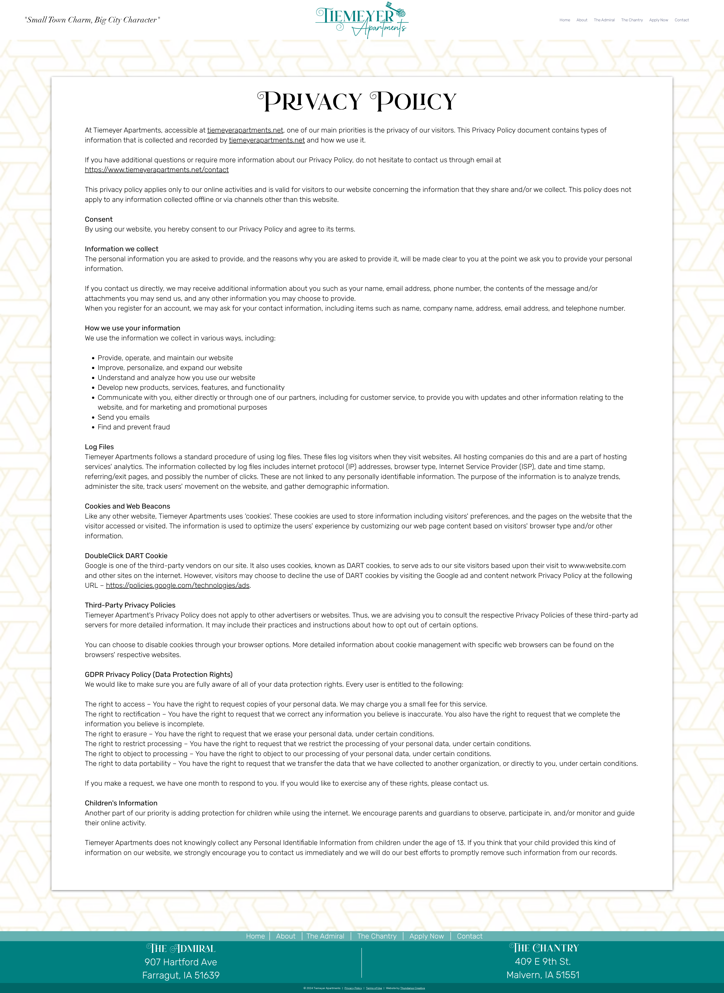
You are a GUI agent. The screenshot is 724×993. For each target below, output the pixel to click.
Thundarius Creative (412, 988)
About (286, 936)
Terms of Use (374, 988)
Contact (470, 936)
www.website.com (597, 565)
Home (255, 936)
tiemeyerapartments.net (245, 130)
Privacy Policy (353, 988)
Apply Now (428, 936)
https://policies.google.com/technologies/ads (177, 585)
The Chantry (377, 936)
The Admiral (325, 936)
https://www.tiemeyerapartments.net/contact (157, 170)
